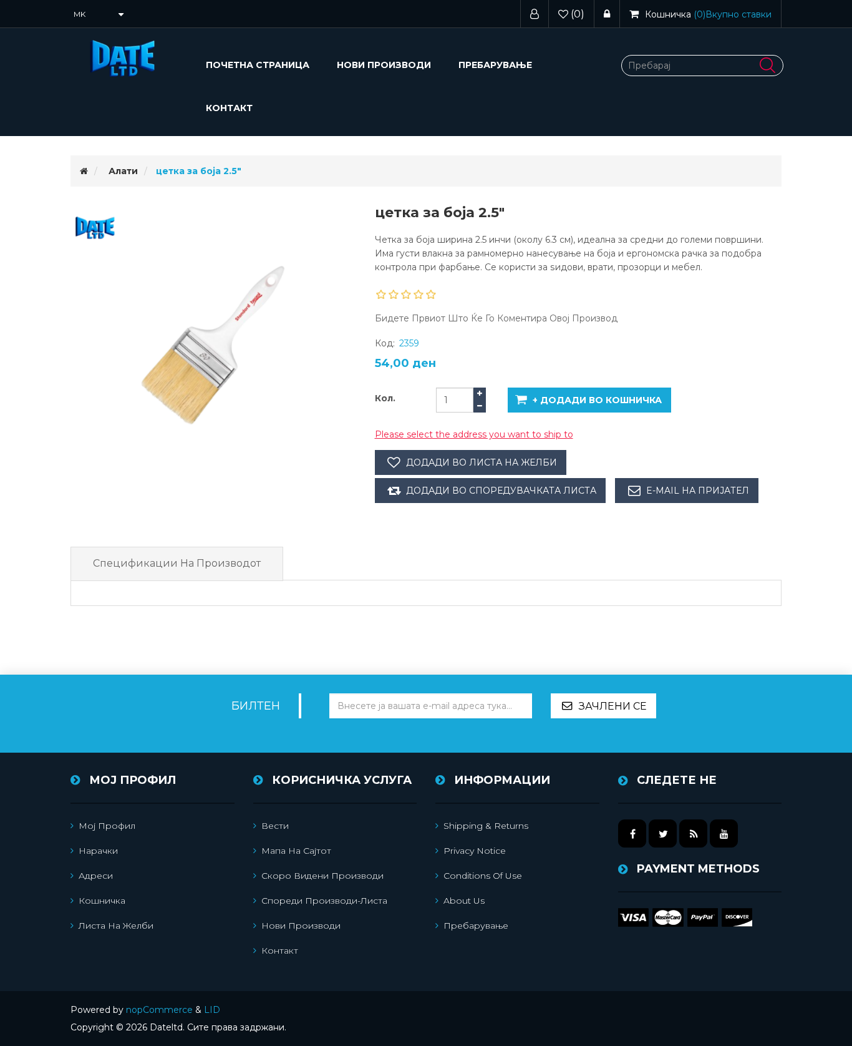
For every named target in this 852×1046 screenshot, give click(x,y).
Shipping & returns (485, 825)
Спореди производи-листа (324, 900)
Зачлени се (613, 706)
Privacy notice (474, 850)
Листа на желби (116, 925)
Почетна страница (257, 65)
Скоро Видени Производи (322, 875)
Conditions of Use (482, 875)
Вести (275, 825)
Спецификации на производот (177, 563)
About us (464, 900)
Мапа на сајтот (296, 850)
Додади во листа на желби (481, 462)
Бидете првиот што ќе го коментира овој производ (496, 318)
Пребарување (495, 65)
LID (212, 1009)
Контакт (229, 108)
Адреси (96, 875)
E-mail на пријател (697, 490)
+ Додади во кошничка (597, 400)
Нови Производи (384, 65)
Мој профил (107, 825)
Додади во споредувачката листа (501, 490)
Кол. (385, 398)
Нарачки (98, 850)
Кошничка (102, 900)
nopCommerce (159, 1009)
